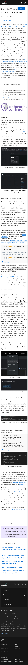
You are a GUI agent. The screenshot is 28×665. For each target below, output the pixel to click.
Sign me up (4, 633)
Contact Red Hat (4, 648)
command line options (19, 482)
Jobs (16, 644)
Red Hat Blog (17, 648)
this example (6, 398)
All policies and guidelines (6, 661)
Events (2, 646)
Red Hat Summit (4, 651)
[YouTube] (19, 584)
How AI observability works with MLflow (13, 567)
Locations (17, 646)
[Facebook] (26, 584)
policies (21, 484)
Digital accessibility (19, 661)
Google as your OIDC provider (10, 277)
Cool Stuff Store (18, 649)
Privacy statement (4, 659)
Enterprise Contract (7, 98)
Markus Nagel (7, 20)
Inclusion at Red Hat (5, 649)
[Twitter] (22, 584)
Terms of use (17, 659)
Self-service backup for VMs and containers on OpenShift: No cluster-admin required (14, 550)
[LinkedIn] (15, 584)
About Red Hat (4, 644)
